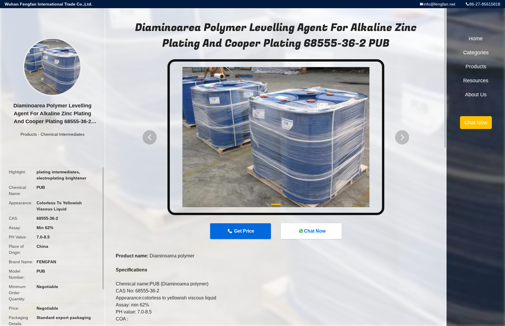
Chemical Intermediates (62, 134)
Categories (476, 52)
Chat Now (315, 231)
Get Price (244, 231)
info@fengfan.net (439, 4)
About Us (476, 94)
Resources (475, 80)
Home (476, 38)
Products (28, 134)
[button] (150, 137)
